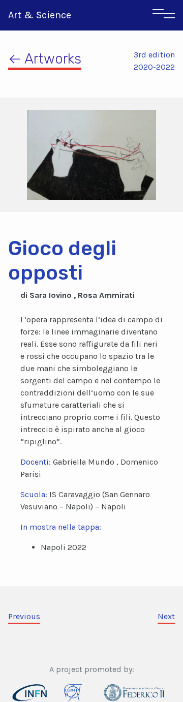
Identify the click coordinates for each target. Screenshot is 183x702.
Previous (24, 616)
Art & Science (39, 15)
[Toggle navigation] (163, 15)
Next (166, 616)
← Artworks (44, 58)
